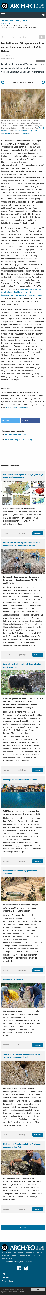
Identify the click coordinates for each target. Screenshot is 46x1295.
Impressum (7, 1273)
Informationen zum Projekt (16, 434)
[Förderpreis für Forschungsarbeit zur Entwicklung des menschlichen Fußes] (23, 1162)
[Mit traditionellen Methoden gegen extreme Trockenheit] (23, 889)
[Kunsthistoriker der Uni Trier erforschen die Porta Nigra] (2, 82)
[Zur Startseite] (23, 5)
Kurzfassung (6, 133)
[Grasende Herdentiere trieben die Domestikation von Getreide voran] (23, 682)
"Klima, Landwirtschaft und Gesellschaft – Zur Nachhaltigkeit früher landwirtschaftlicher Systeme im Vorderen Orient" (22, 292)
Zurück (23, 1227)
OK (38, 1290)
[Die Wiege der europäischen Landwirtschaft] (23, 795)
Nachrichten (6, 23)
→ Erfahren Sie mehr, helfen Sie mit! (17, 1261)
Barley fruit (27, 133)
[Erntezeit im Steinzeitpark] (23, 995)
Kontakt (5, 1277)
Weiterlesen (37, 533)
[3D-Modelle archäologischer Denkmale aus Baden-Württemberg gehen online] (43, 82)
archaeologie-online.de (10, 21)
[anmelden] (43, 15)
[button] (10, 420)
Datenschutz (7, 1281)
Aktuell (25, 21)
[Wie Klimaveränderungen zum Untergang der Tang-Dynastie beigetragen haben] (23, 492)
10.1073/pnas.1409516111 (16, 407)
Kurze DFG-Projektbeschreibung (18, 439)
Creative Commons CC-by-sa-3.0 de (26, 131)
